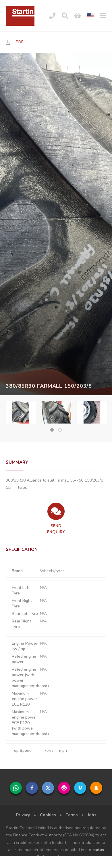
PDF (19, 42)
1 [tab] (52, 430)
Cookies (48, 815)
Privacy (23, 815)
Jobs (92, 815)
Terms (72, 815)
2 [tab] (60, 430)
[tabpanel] (21, 412)
